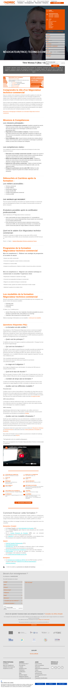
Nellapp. (27, 413)
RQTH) (17, 435)
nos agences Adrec (35, 396)
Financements (38, 663)
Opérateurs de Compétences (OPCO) (16, 560)
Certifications (22, 671)
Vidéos (36, 670)
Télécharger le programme (24, 502)
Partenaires (22, 670)
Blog (34, 1)
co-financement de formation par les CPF (17, 554)
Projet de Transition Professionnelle (14, 543)
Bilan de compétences (8, 665)
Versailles (37, 429)
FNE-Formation (9, 551)
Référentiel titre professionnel (42, 668)
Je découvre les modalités (35, 317)
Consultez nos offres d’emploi (53, 614)
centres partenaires (29, 429)
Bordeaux (41, 428)
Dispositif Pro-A (9, 546)
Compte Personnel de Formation (19, 533)
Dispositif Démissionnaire (12, 544)
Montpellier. (6, 431)
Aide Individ (21, 528)
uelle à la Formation (29, 528)
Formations (5, 663)
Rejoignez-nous (23, 668)
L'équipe (21, 666)
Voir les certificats (34, 653)
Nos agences (29, 1)
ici (48, 622)
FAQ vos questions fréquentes (43, 1)
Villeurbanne (35, 428)
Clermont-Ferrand (9, 429)
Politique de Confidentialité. (44, 619)
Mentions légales (23, 674)
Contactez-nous (54, 1)
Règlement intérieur (23, 676)
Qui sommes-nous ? (21, 1)
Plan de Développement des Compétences (16, 549)
